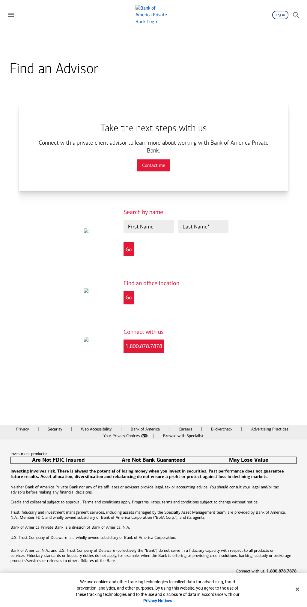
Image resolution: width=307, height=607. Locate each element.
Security (55, 429)
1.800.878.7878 (144, 346)
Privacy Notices (157, 600)
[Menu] (11, 15)
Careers (186, 429)
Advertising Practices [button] (270, 429)
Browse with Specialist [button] (183, 435)
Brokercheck (222, 429)
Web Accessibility (97, 429)
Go (129, 297)
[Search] (296, 15)
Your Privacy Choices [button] (121, 435)
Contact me (153, 165)
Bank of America (146, 429)
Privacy (23, 429)
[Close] (297, 589)
